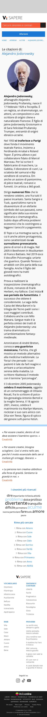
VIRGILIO (14, 697)
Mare (6, 636)
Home (4, 40)
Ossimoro (8, 587)
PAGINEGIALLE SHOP (35, 697)
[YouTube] (29, 680)
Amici (6, 646)
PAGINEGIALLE (22, 697)
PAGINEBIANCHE (16, 699)
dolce (26, 499)
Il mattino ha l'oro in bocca (34, 643)
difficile (10, 507)
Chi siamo (9, 704)
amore (38, 511)
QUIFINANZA (15, 701)
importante (18, 495)
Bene (6, 650)
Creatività (7, 439)
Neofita (7, 605)
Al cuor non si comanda (32, 660)
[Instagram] (18, 680)
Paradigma (31, 607)
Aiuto (31, 706)
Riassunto (30, 603)
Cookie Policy (36, 704)
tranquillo (35, 503)
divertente (16, 503)
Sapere (15, 17)
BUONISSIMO (24, 701)
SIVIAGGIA (39, 699)
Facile (28, 592)
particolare (15, 511)
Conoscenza (31, 600)
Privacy (27, 704)
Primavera (29, 557)
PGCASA (7, 699)
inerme (6, 512)
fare (24, 511)
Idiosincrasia (9, 594)
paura (23, 515)
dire (10, 495)
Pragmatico (31, 596)
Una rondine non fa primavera (33, 637)
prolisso (36, 499)
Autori (22, 40)
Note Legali (18, 704)
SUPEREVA (32, 701)
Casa (6, 632)
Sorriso (29, 544)
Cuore (29, 532)
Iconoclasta (9, 608)
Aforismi (13, 40)
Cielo (29, 540)
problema (14, 499)
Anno (29, 561)
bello (29, 511)
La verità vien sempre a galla (32, 626)
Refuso (7, 601)
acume (34, 507)
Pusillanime (9, 597)
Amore (29, 528)
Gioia (28, 610)
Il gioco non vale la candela (34, 655)
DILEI (33, 699)
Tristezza (30, 614)
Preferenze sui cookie (21, 706)
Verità (29, 549)
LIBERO (7, 697)
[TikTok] (23, 680)
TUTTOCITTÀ (27, 699)
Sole (29, 536)
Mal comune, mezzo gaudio (32, 649)
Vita (29, 553)
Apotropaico (9, 612)
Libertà (29, 589)
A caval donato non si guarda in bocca (34, 666)
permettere (21, 507)
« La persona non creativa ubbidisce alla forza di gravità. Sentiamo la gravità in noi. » (22, 473)
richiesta (29, 495)
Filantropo (8, 590)
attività (36, 495)
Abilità (30, 565)
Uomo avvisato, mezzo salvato (32, 632)
